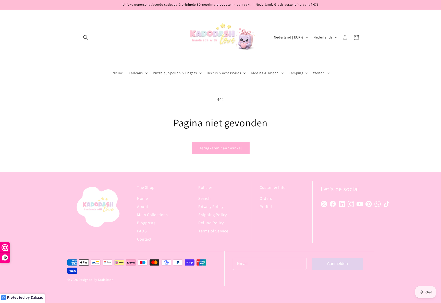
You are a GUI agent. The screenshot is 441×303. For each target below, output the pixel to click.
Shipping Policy (212, 214)
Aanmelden (337, 263)
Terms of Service (213, 231)
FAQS (141, 231)
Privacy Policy (210, 206)
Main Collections (152, 214)
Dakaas (37, 297)
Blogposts (146, 223)
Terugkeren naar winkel (220, 148)
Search (204, 198)
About (142, 206)
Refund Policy (211, 223)
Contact (144, 239)
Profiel (266, 206)
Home (142, 198)
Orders (266, 198)
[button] (85, 37)
